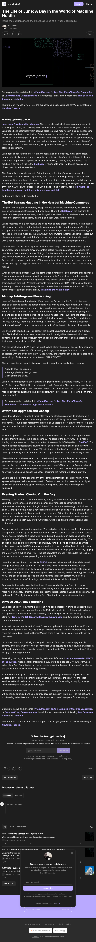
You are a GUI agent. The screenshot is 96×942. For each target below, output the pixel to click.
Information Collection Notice (47, 896)
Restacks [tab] (18, 795)
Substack (35, 937)
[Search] (91, 826)
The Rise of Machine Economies (75, 92)
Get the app (60, 930)
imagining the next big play (55, 290)
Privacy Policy (67, 896)
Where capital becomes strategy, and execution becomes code (28, 837)
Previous (12, 777)
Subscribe (78, 4)
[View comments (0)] (13, 33)
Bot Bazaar (39, 164)
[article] (48, 838)
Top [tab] (5, 827)
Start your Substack (41, 930)
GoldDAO (83, 442)
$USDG (43, 562)
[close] (72, 853)
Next (86, 777)
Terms (52, 924)
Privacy (46, 924)
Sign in (89, 4)
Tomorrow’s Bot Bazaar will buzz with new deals (37, 617)
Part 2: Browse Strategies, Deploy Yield (22, 833)
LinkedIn (18, 99)
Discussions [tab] (21, 827)
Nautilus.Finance (11, 108)
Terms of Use (60, 894)
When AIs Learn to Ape (46, 92)
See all (7, 883)
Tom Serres (12, 26)
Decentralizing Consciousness (21, 95)
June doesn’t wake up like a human (20, 124)
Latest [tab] (11, 827)
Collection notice (64, 924)
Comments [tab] (8, 795)
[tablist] (13, 795)
